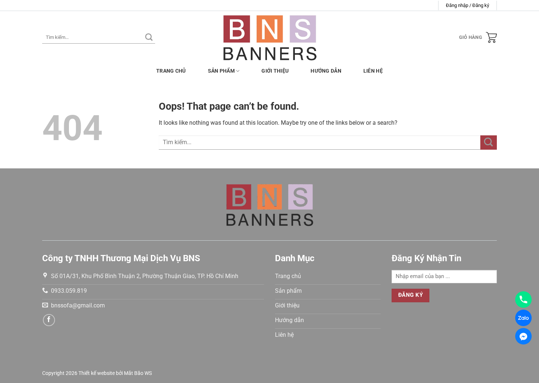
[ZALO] (523, 318)
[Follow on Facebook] (49, 320)
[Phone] (523, 299)
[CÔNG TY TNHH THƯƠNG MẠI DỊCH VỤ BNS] (269, 37)
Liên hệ (373, 71)
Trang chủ (171, 71)
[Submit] (149, 37)
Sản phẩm (221, 71)
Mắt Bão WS (138, 373)
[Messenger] (523, 336)
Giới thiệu (275, 71)
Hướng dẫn (326, 71)
